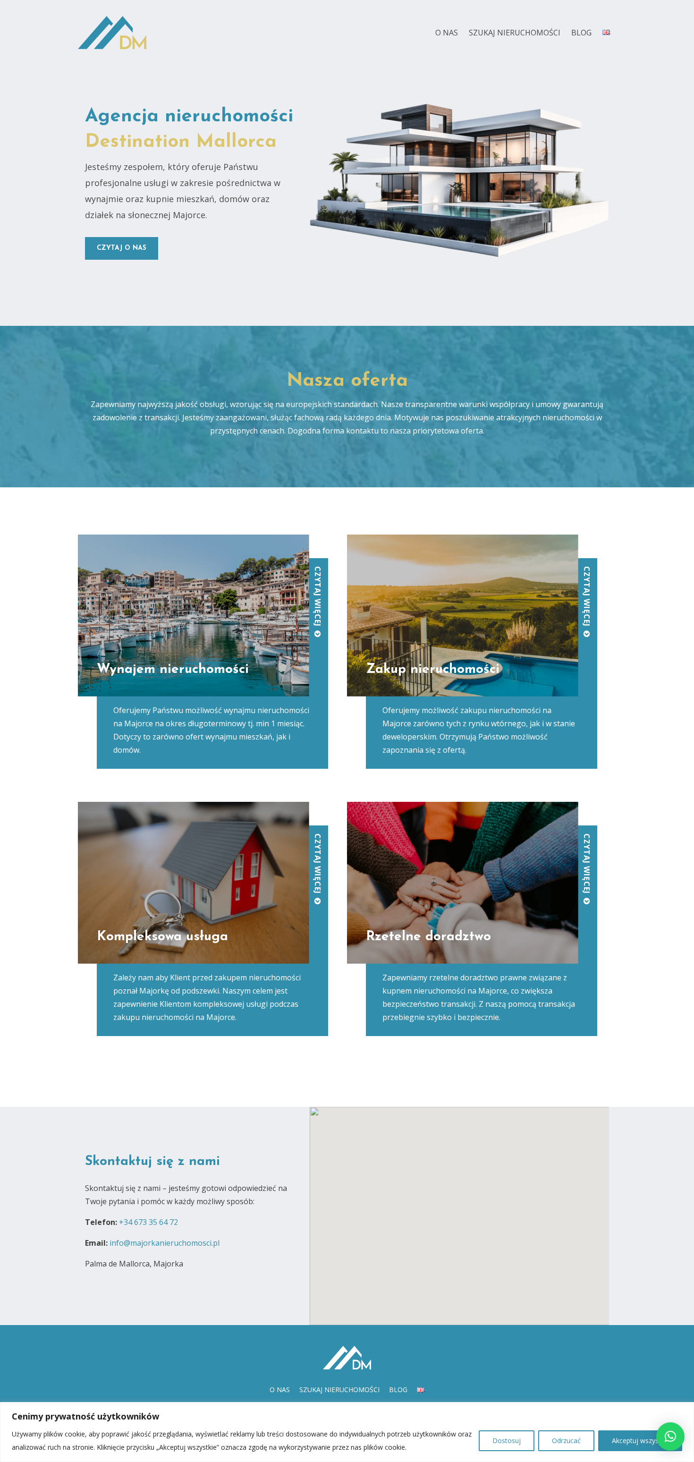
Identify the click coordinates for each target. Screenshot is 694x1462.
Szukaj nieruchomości (514, 32)
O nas (446, 32)
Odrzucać (566, 1440)
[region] (347, 1432)
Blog (581, 32)
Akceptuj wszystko (640, 1440)
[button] (670, 1436)
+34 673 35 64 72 (148, 1222)
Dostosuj (506, 1440)
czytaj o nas (121, 248)
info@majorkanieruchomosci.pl (165, 1243)
